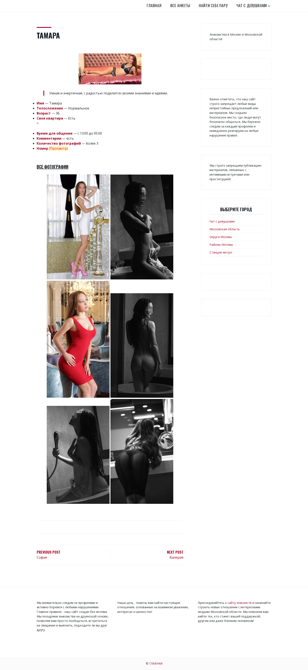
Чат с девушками (251, 5)
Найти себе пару (213, 5)
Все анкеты (180, 5)
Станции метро (221, 252)
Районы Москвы (221, 245)
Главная (154, 5)
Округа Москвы (221, 237)
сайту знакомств (240, 603)
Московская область (225, 229)
